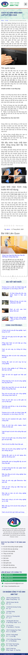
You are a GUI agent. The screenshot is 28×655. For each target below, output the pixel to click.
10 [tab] (22, 276)
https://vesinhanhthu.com (11, 586)
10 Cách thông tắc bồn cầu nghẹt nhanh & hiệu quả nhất (18, 294)
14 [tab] (14, 278)
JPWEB (26, 654)
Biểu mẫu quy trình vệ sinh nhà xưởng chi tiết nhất (14, 506)
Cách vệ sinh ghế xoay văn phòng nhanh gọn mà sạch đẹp (14, 438)
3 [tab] (6, 276)
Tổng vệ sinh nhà (8, 553)
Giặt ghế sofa (7, 563)
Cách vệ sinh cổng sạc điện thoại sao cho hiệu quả (14, 487)
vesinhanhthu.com (17, 654)
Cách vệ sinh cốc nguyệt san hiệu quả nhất (14, 375)
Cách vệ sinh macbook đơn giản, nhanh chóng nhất (14, 419)
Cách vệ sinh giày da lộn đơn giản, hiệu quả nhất (14, 337)
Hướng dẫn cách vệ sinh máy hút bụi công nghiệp (14, 362)
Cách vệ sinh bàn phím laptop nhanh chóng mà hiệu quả (14, 426)
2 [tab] (3, 276)
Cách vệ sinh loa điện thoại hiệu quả (12, 444)
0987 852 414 (8, 577)
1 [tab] (1, 276)
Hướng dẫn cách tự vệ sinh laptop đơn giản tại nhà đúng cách (14, 456)
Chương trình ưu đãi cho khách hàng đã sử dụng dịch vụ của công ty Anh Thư (14, 287)
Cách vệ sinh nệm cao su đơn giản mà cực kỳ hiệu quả (14, 400)
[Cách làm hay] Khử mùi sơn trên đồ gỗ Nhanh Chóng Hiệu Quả (14, 388)
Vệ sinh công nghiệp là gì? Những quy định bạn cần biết (14, 369)
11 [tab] (24, 276)
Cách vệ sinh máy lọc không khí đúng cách (14, 350)
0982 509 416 (8, 580)
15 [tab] (16, 278)
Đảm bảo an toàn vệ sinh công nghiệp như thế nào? (14, 494)
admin (8, 229)
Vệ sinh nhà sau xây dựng (10, 549)
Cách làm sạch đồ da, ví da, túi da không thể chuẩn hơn (14, 407)
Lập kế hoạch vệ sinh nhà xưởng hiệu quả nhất (14, 432)
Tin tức (6, 20)
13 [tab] (11, 278)
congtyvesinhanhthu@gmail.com (14, 583)
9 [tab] (20, 276)
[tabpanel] (14, 256)
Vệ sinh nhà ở (7, 556)
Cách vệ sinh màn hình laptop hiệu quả (18, 310)
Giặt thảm (6, 560)
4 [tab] (8, 276)
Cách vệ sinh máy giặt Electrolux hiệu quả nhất (14, 481)
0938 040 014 (8, 575)
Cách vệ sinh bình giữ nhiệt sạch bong (13, 512)
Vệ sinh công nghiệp (9, 551)
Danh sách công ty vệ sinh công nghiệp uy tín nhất (14, 500)
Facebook (23, 535)
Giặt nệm (6, 558)
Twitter (16, 536)
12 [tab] (27, 276)
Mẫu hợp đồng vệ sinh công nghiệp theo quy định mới (14, 475)
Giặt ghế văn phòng (8, 565)
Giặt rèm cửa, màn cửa (10, 567)
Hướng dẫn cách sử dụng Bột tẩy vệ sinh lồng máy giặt (14, 462)
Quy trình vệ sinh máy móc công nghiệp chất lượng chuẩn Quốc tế (14, 394)
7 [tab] (15, 276)
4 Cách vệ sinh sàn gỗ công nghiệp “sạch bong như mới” (14, 331)
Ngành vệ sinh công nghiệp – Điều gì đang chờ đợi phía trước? (18, 318)
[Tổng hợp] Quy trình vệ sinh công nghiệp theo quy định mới (14, 381)
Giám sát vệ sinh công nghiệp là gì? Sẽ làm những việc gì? (14, 449)
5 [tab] (10, 276)
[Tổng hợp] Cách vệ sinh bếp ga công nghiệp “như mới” (14, 343)
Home (2, 20)
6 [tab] (13, 276)
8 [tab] (17, 276)
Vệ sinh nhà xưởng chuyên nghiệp (13, 546)
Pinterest (12, 536)
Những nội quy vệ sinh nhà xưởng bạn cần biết (18, 302)
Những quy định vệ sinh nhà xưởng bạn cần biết (14, 356)
